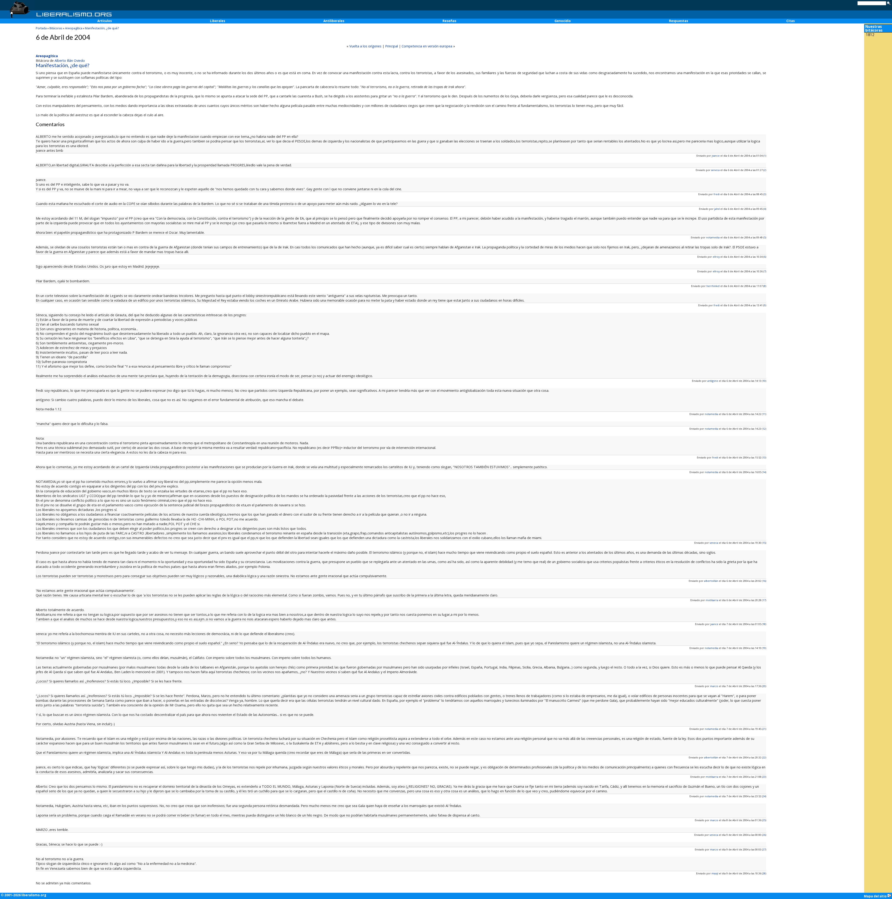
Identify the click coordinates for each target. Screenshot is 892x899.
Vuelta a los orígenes (365, 46)
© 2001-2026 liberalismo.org (23, 895)
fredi (717, 194)
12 (764, 428)
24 (764, 796)
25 (764, 820)
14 (764, 472)
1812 (870, 34)
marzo (714, 686)
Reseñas (449, 21)
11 (764, 414)
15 (764, 542)
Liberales (217, 21)
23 (764, 776)
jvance (716, 155)
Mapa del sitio (875, 896)
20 (764, 686)
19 (764, 648)
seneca (715, 170)
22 (764, 757)
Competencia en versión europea (427, 46)
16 (764, 581)
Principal (391, 46)
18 (764, 624)
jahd (717, 209)
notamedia (713, 237)
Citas (790, 21)
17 (764, 600)
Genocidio (562, 21)
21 (764, 729)
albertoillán (711, 581)
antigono (712, 380)
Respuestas (678, 21)
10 (764, 380)
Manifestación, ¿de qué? (102, 28)
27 (764, 849)
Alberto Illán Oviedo (70, 60)
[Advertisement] (878, 69)
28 (764, 873)
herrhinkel (713, 286)
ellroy (716, 256)
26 (764, 834)
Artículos (104, 21)
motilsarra (712, 600)
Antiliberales (333, 21)
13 (764, 457)
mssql (715, 873)
